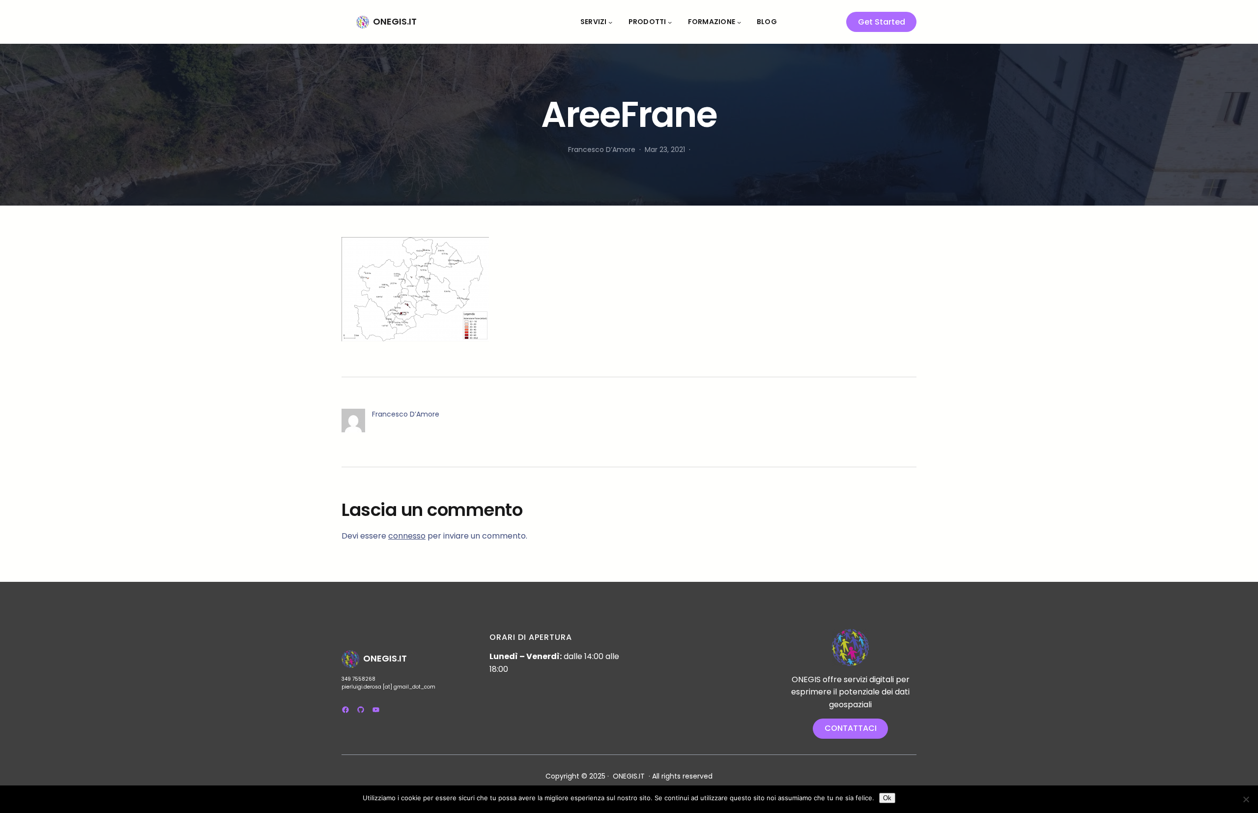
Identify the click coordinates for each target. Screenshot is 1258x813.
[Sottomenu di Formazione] (739, 22)
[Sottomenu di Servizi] (610, 22)
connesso (407, 536)
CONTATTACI (851, 728)
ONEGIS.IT (395, 21)
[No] (1246, 799)
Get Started (881, 22)
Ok (887, 798)
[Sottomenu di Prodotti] (670, 22)
